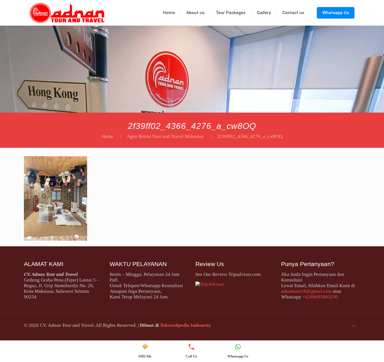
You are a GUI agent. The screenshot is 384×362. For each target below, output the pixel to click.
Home (107, 136)
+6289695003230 (320, 297)
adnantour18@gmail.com (306, 291)
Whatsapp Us (335, 12)
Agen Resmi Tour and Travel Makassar (165, 136)
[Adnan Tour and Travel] (67, 12)
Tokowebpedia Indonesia (185, 325)
